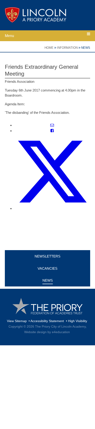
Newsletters (47, 256)
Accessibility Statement (47, 321)
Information (67, 47)
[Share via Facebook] (52, 131)
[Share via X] (52, 208)
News (85, 47)
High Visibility (77, 321)
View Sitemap (17, 321)
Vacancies (47, 268)
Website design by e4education (47, 332)
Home (49, 47)
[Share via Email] (52, 125)
